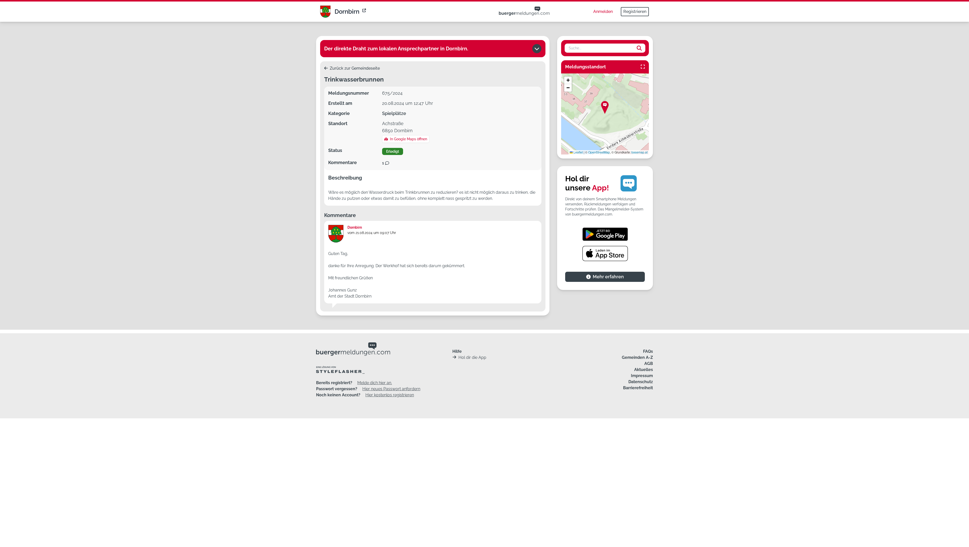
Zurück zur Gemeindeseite (354, 68)
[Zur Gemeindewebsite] (364, 12)
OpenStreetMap (599, 152)
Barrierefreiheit (638, 387)
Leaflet (578, 152)
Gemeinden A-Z (637, 357)
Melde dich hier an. (374, 382)
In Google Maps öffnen (408, 139)
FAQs (648, 351)
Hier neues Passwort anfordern (391, 388)
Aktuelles (643, 369)
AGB (648, 363)
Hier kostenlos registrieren (389, 395)
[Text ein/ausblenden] (536, 48)
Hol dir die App (472, 357)
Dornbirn (347, 11)
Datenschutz (640, 381)
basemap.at (639, 152)
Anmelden (603, 11)
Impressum (642, 375)
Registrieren (634, 11)
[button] (605, 107)
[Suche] (639, 48)
